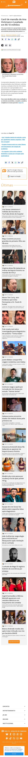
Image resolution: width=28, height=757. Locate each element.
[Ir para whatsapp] (17, 738)
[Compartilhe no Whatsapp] (12, 39)
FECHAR (14, 754)
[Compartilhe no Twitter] (2, 39)
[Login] (26, 2)
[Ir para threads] (21, 734)
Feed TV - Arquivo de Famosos (15, 15)
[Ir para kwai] (17, 734)
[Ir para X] (14, 738)
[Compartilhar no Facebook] (6, 39)
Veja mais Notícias (14, 641)
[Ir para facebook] (10, 734)
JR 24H (5, 715)
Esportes (6, 706)
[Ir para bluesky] (6, 734)
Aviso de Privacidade (17, 750)
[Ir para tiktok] (10, 738)
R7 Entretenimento (4, 15)
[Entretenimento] (14, 6)
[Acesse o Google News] (15, 39)
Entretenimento (9, 711)
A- (10, 45)
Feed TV (20, 103)
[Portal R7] (14, 2)
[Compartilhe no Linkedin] (9, 39)
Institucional (8, 723)
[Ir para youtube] (21, 738)
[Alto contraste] (2, 45)
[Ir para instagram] (14, 734)
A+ (6, 45)
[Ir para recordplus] (6, 738)
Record (5, 719)
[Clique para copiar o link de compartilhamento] (19, 39)
